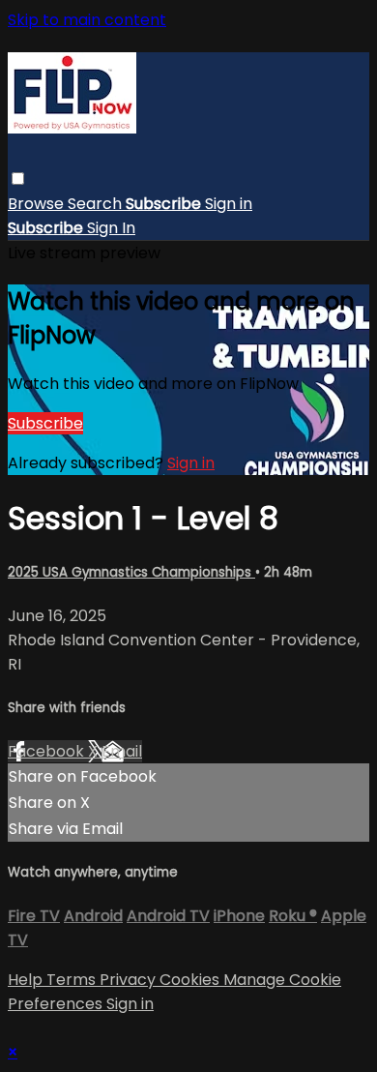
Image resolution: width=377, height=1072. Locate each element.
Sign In (111, 228)
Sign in (228, 204)
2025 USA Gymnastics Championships (131, 572)
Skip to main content (87, 20)
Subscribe (45, 423)
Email (122, 751)
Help (27, 979)
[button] (18, 178)
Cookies (191, 979)
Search (97, 204)
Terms (73, 979)
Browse (38, 204)
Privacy (130, 979)
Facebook (48, 751)
